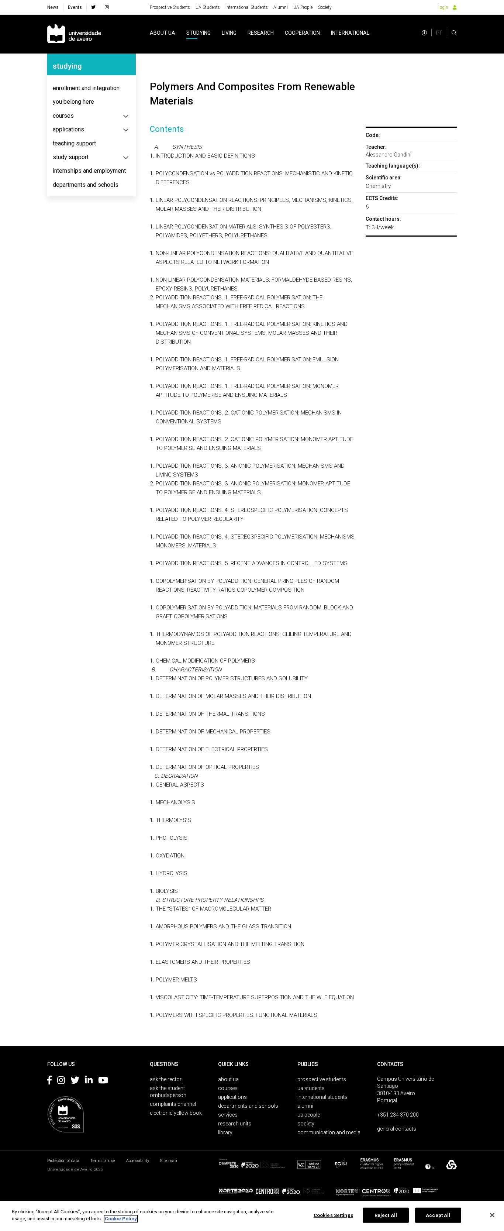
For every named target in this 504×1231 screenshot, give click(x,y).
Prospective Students (170, 7)
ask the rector (166, 1079)
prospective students (321, 1079)
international (350, 33)
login (443, 7)
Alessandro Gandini (388, 155)
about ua (162, 33)
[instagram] (107, 7)
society (305, 1124)
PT (439, 33)
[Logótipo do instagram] (61, 1081)
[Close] (492, 1215)
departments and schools (85, 184)
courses (63, 115)
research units (234, 1124)
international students (322, 1097)
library (225, 1132)
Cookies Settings (333, 1215)
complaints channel (173, 1104)
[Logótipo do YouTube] (103, 1081)
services (228, 1115)
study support (71, 157)
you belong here (73, 101)
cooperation (302, 33)
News (53, 7)
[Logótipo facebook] (49, 1081)
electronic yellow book (176, 1113)
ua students (311, 1088)
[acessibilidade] (424, 32)
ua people (308, 1115)
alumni (305, 1106)
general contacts (396, 1129)
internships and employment (89, 170)
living (229, 33)
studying (198, 33)
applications (68, 129)
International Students (246, 7)
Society (325, 7)
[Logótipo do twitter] (74, 1081)
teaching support (74, 143)
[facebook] (93, 7)
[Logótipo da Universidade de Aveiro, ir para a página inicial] (74, 34)
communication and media (328, 1132)
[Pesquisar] (454, 33)
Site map (168, 1160)
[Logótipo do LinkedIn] (89, 1081)
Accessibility (137, 1160)
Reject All (385, 1215)
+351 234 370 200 (398, 1115)
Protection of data (63, 1160)
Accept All (438, 1215)
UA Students (208, 7)
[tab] (91, 88)
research (261, 33)
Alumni (280, 7)
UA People (303, 7)
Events (75, 7)
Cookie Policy (121, 1218)
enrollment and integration (86, 88)
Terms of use (102, 1160)
